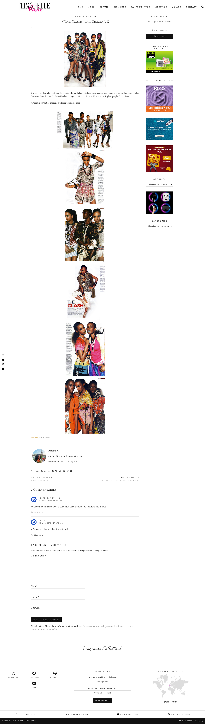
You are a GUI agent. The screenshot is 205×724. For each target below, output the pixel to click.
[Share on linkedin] (71, 471)
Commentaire (38, 556)
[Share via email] (53, 471)
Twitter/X (27, 714)
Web (63, 461)
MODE (93, 16)
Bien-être (120, 7)
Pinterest (180, 714)
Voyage (176, 7)
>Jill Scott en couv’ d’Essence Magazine (120, 478)
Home (79, 7)
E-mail (35, 597)
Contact (191, 7)
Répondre (38, 512)
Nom (34, 586)
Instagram (72, 461)
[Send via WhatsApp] (67, 471)
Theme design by (191, 721)
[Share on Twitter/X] (60, 471)
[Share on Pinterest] (64, 471)
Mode (91, 7)
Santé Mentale (140, 7)
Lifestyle (161, 7)
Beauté (104, 7)
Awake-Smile (44, 438)
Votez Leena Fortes (41, 478)
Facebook (129, 714)
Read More (159, 36)
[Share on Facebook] (56, 471)
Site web (35, 608)
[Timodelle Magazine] (35, 7)
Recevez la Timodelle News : (102, 688)
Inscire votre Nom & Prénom (102, 677)
